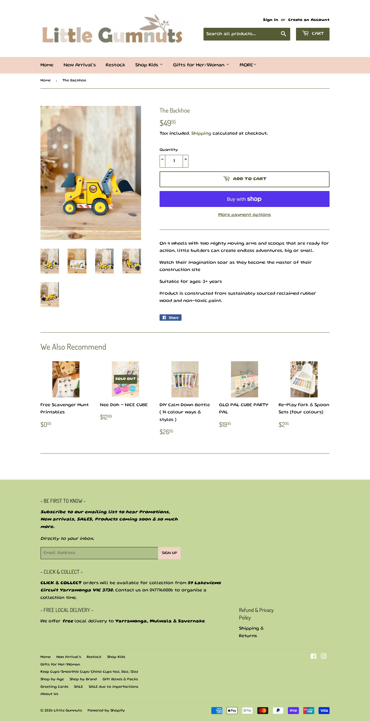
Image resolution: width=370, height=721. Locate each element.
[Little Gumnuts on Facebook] (313, 658)
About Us (49, 694)
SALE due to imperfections (113, 687)
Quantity (169, 150)
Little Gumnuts (68, 710)
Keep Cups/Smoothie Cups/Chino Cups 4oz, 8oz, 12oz (89, 672)
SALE (78, 687)
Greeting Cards (54, 687)
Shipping (201, 134)
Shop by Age (52, 679)
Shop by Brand (83, 679)
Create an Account (309, 20)
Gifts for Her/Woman (199, 65)
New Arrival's (80, 65)
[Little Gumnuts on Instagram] (324, 658)
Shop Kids (147, 65)
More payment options (244, 215)
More (246, 65)
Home (46, 65)
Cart (317, 34)
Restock (115, 65)
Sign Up (169, 553)
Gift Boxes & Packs (120, 679)
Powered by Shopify (106, 710)
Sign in (270, 20)
